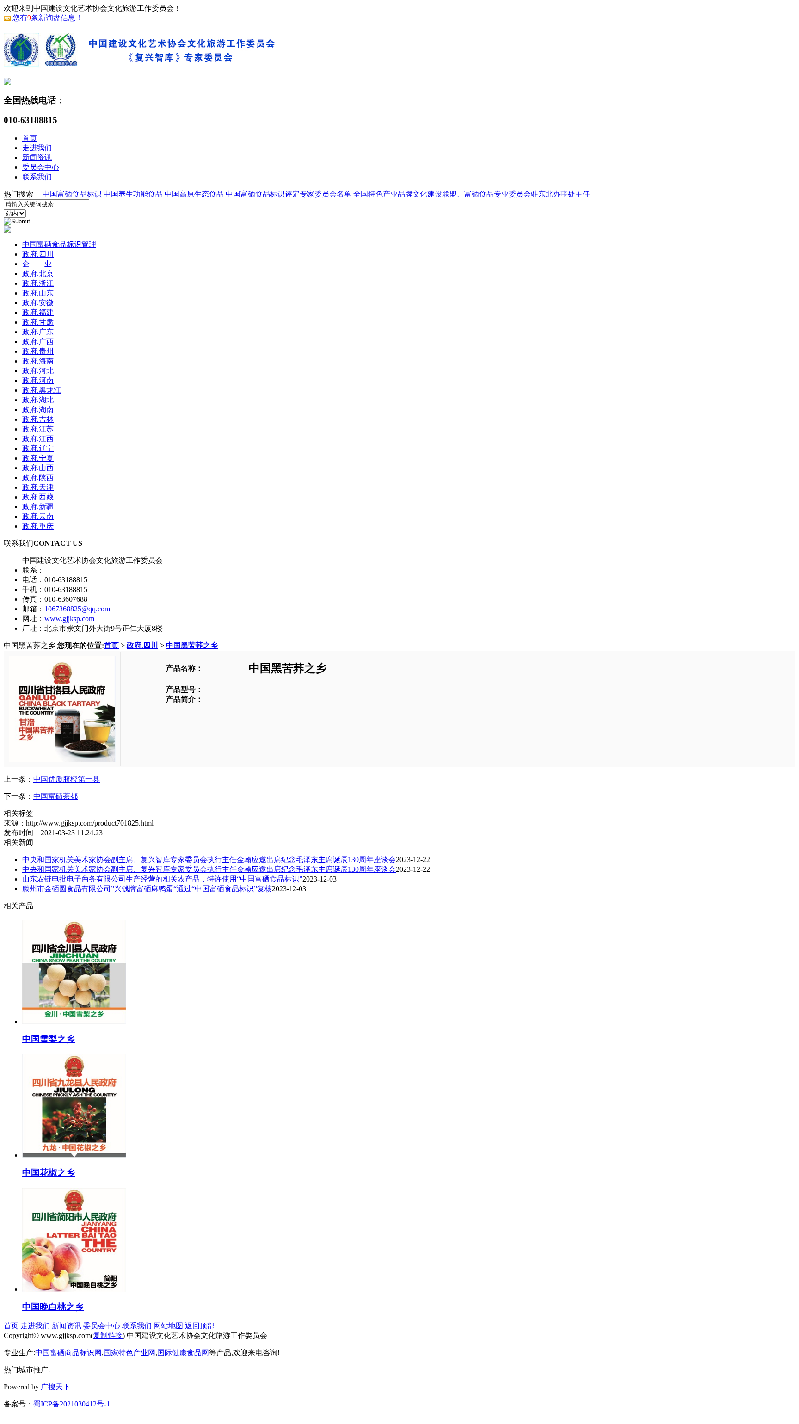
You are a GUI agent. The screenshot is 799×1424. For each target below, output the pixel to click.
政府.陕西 (38, 477)
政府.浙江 (38, 283)
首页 (29, 138)
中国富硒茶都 (55, 796)
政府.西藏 (38, 497)
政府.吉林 (38, 419)
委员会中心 (40, 167)
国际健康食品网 (183, 1352)
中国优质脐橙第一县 (66, 779)
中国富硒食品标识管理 (59, 244)
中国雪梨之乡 (48, 1039)
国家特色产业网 (129, 1352)
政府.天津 (38, 487)
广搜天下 (55, 1387)
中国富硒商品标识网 (68, 1352)
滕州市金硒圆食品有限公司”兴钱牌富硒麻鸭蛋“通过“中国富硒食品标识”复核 (147, 889)
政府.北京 (38, 273)
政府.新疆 (38, 507)
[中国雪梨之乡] (74, 1020)
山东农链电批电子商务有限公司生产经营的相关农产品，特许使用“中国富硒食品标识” (162, 879)
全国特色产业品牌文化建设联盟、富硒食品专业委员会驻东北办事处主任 (471, 194)
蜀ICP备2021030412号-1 (71, 1404)
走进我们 (37, 148)
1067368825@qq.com (77, 609)
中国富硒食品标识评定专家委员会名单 (288, 194)
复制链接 (108, 1335)
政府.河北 (38, 371)
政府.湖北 (38, 400)
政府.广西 (38, 341)
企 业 (37, 264)
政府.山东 (38, 293)
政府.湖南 (38, 409)
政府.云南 (38, 516)
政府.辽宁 (38, 448)
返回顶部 (200, 1326)
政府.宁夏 (38, 458)
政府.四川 (38, 254)
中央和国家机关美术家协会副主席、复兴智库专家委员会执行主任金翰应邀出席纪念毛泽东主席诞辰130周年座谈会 (209, 859)
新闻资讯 (37, 157)
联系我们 (37, 177)
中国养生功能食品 (133, 194)
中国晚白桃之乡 (53, 1307)
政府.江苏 (38, 429)
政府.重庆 (38, 526)
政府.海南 (38, 361)
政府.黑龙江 (41, 390)
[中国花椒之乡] (74, 1154)
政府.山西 (38, 468)
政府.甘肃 (38, 322)
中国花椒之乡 (48, 1172)
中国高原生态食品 (194, 194)
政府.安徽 (38, 303)
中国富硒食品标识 (72, 194)
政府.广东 (38, 332)
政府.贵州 (38, 351)
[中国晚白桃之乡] (74, 1288)
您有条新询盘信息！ (47, 18)
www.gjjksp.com (69, 619)
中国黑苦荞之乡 (192, 645)
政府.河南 (38, 380)
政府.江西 (38, 439)
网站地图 (168, 1326)
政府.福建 (38, 312)
